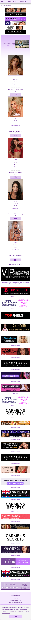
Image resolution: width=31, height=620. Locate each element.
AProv (15, 166)
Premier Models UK (15, 125)
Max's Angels (15, 393)
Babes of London (15, 249)
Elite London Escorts (15, 296)
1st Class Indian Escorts (15, 333)
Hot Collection (15, 208)
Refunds (15, 598)
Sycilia (15, 159)
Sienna (15, 242)
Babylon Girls (15, 84)
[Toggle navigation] (2, 2)
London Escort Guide (17, 2)
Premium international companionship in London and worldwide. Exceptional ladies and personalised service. (15, 283)
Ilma (16, 76)
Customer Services (15, 600)
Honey (15, 118)
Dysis (15, 201)
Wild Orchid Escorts (15, 439)
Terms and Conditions (15, 602)
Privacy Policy (15, 595)
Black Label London (15, 369)
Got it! (15, 616)
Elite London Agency (15, 567)
